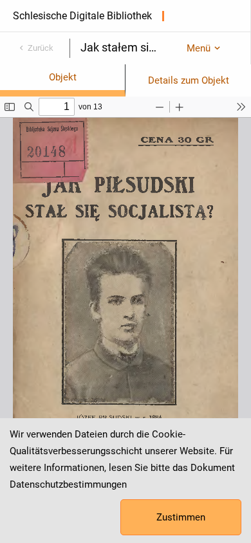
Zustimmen (180, 517)
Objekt (63, 77)
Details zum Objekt (188, 80)
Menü (198, 48)
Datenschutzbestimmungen (68, 484)
